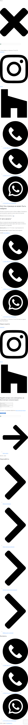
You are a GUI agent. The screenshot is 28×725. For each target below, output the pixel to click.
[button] (14, 1)
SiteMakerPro (9, 723)
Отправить (3, 413)
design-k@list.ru (6, 232)
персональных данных (21, 410)
